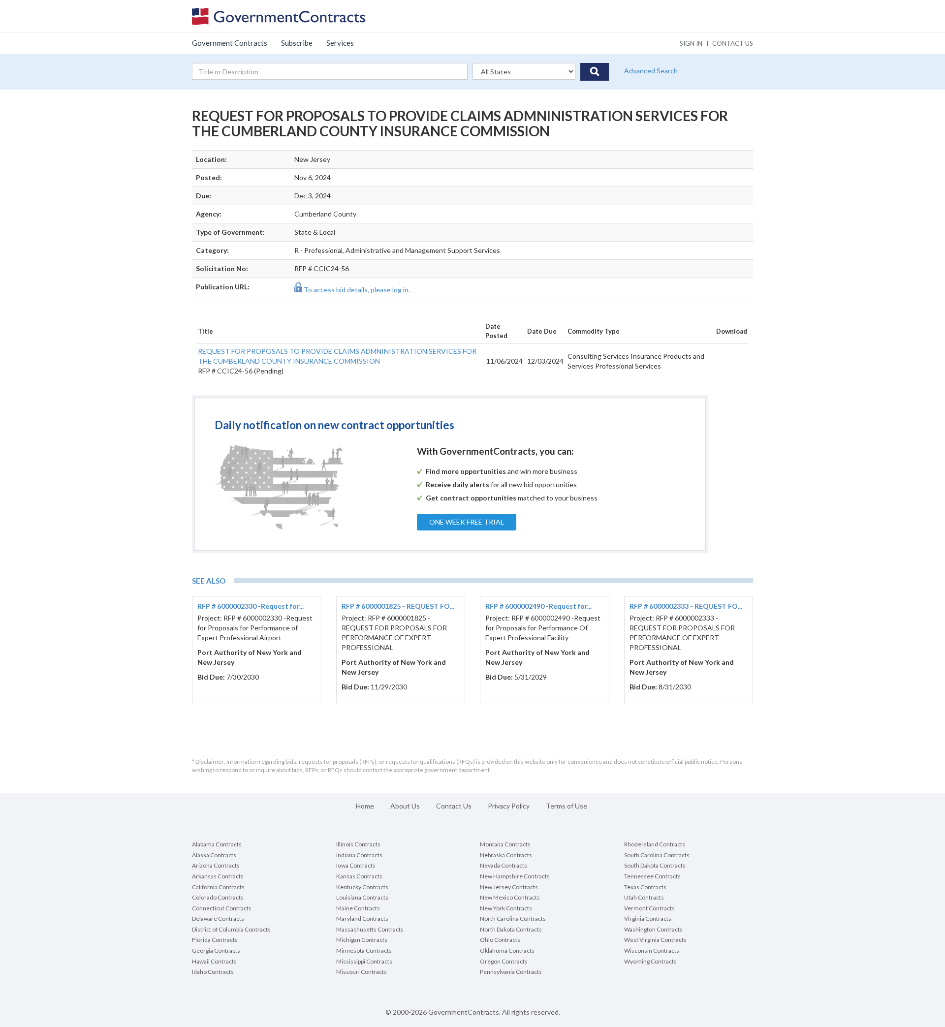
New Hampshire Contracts (515, 876)
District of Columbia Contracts (231, 929)
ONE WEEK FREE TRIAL (466, 522)
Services (340, 42)
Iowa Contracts (356, 865)
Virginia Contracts (647, 918)
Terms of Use (566, 806)
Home (365, 806)
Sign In (691, 43)
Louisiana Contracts (362, 897)
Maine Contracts (358, 908)
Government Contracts (229, 42)
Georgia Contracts (216, 950)
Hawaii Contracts (214, 961)
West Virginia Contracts (655, 939)
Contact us (732, 43)
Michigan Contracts (361, 939)
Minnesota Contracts (364, 950)
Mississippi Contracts (364, 961)
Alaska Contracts (214, 855)
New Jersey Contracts (509, 887)
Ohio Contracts (500, 939)
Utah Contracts (644, 897)
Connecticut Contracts (222, 908)
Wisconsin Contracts (651, 950)
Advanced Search (651, 70)
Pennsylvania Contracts (511, 971)
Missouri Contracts (361, 971)
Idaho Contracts (213, 971)
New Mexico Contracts (510, 897)
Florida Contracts (215, 939)
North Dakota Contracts (511, 929)
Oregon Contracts (504, 961)
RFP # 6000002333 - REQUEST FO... (686, 606)
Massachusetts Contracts (370, 929)
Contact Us (454, 806)
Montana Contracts (505, 844)
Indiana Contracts (359, 855)
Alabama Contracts (217, 844)
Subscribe (297, 42)
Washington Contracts (653, 929)
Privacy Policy (509, 806)
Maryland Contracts (362, 918)
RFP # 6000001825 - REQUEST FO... (398, 606)
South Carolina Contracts (657, 855)
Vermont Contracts (649, 908)
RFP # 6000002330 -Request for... (250, 606)
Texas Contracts (645, 887)
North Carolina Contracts (513, 918)
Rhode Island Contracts (654, 844)
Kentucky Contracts (362, 887)
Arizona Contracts (216, 865)
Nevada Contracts (503, 865)
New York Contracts (506, 908)
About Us (405, 806)
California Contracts (218, 887)
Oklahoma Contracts (507, 950)
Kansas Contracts (359, 876)
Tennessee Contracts (652, 876)
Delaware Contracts (218, 918)
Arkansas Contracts (218, 876)
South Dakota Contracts (655, 865)
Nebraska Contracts (506, 855)
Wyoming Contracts (650, 961)
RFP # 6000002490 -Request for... (538, 606)
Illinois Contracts (358, 844)
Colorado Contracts (218, 897)
